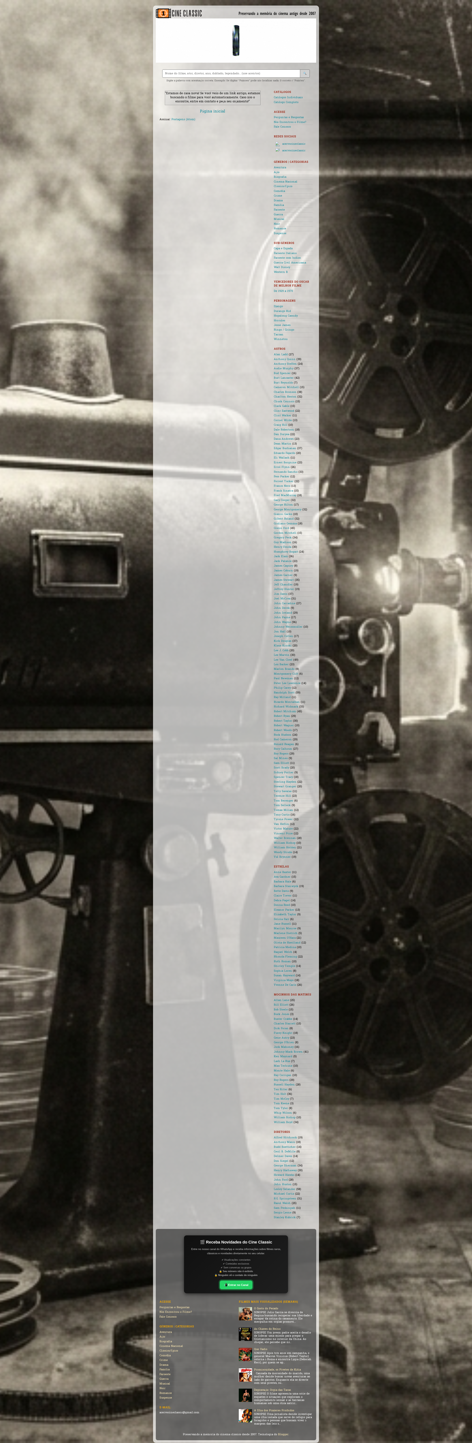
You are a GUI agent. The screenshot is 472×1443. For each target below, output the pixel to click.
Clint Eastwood (284, 411)
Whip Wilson (283, 1113)
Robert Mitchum (285, 712)
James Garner (283, 575)
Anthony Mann (284, 1142)
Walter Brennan (285, 838)
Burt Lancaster (284, 378)
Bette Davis (281, 891)
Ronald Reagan (284, 744)
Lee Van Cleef (283, 660)
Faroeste (279, 210)
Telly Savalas (283, 791)
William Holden (285, 848)
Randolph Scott (284, 693)
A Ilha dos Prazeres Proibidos (274, 1411)
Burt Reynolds (283, 383)
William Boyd (283, 1122)
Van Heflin (281, 824)
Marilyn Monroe (285, 929)
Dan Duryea (281, 434)
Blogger (283, 1435)
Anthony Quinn (285, 359)
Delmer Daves (283, 1156)
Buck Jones (281, 1014)
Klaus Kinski (283, 646)
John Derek (282, 608)
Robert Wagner (284, 726)
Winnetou (280, 339)
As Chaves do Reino (267, 1329)
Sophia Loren (283, 971)
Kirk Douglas (282, 641)
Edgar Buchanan (285, 448)
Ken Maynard (283, 1057)
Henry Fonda (282, 547)
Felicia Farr (281, 919)
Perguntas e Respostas (289, 117)
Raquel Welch (283, 952)
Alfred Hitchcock (285, 1138)
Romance (280, 229)
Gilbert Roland (284, 519)
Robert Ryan (282, 716)
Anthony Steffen (285, 364)
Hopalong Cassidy (286, 316)
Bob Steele (281, 1010)
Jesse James (282, 325)
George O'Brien (284, 1043)
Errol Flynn (282, 467)
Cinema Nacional (285, 182)
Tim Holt (280, 1094)
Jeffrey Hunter (284, 589)
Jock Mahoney (284, 1047)
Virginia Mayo (284, 980)
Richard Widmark (286, 707)
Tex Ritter (281, 1090)
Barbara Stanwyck (286, 886)
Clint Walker (282, 416)
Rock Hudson (282, 735)
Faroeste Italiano (285, 253)
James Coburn (283, 571)
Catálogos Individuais (288, 98)
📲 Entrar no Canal (236, 1284)
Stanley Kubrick (285, 1218)
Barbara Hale (282, 882)
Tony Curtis (282, 815)
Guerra (278, 215)
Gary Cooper (282, 500)
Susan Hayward (284, 976)
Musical (279, 219)
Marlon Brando (284, 669)
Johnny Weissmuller (288, 627)
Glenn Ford (281, 528)
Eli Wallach (282, 458)
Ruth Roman (282, 962)
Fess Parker (281, 477)
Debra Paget (282, 901)
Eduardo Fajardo (284, 453)
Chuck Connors (284, 402)
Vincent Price (283, 834)
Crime (278, 196)
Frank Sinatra (283, 491)
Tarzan (278, 335)
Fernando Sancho (286, 472)
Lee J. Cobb (281, 651)
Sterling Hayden (285, 782)
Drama (278, 201)
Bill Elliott (281, 1005)
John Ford (281, 1180)
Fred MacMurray (285, 495)
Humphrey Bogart (286, 552)
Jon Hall (280, 632)
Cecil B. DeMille (285, 1152)
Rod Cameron (283, 740)
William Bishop (285, 843)
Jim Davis (280, 594)
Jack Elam (281, 557)
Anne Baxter (282, 872)
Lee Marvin (281, 655)
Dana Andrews (284, 439)
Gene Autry (281, 1038)
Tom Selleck (282, 805)
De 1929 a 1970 (283, 291)
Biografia (280, 177)
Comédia (279, 191)
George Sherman (285, 1166)
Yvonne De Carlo (285, 985)
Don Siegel (281, 1161)
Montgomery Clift (286, 674)
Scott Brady (281, 768)
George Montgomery (287, 510)
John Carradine (284, 604)
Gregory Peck (283, 538)
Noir (277, 224)
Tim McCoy (281, 1099)
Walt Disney (282, 267)
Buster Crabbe (283, 1019)
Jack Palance (283, 561)
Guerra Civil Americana (290, 263)
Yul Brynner (282, 857)
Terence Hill (282, 796)
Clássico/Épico (283, 186)
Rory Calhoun (283, 749)
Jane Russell (282, 924)
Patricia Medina (285, 947)
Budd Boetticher (285, 1147)
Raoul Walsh (282, 1203)
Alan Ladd (281, 355)
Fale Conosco (282, 127)
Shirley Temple (284, 966)
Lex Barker (281, 665)
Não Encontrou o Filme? (290, 122)
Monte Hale (282, 1071)
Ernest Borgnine (285, 463)
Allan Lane (281, 1000)
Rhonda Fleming (285, 957)
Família (279, 205)
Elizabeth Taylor (285, 915)
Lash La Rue (282, 1061)
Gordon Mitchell (285, 533)
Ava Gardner (282, 877)
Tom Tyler (281, 1108)
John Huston (283, 1185)
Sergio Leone (282, 1213)
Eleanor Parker (284, 910)
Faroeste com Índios (287, 258)
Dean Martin (282, 444)
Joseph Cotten (283, 636)
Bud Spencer (282, 373)
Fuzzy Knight (283, 1033)
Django (278, 306)
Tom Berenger (283, 801)
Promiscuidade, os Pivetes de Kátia (277, 1370)
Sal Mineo (281, 758)
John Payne (282, 618)
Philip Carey (282, 688)
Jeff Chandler (283, 585)
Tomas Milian (283, 810)
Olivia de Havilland (287, 943)
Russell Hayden (284, 1085)
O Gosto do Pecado (266, 1309)
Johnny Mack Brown (288, 1052)
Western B (281, 272)
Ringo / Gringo (284, 330)
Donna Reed (282, 905)
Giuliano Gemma (285, 524)
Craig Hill (280, 425)
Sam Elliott (281, 763)
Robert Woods (283, 730)
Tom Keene (281, 1104)
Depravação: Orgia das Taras (272, 1390)
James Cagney (283, 566)
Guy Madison (282, 542)
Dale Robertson (284, 430)
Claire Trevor (283, 896)
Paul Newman (283, 679)
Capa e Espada (283, 249)
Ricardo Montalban (287, 702)
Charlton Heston (285, 397)
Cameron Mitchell (286, 387)
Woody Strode (283, 852)
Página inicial (212, 111)
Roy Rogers (281, 754)
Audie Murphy (284, 369)
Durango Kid (282, 311)
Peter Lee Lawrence (287, 683)
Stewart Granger (285, 787)
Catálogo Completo (286, 102)
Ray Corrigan (282, 1075)
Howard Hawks (284, 1175)
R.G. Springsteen (285, 1199)
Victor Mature (283, 829)
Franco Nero (282, 486)
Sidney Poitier (284, 773)
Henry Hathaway (285, 1171)
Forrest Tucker (284, 481)
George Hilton (283, 505)
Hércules (279, 321)
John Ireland (283, 613)
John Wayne (282, 622)
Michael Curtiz (284, 1194)
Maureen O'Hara (285, 938)
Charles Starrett (285, 1024)
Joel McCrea (282, 599)
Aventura (280, 168)
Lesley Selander (284, 1189)
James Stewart (284, 580)
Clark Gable (281, 406)
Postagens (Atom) (183, 120)
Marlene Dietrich (286, 933)
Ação (277, 172)
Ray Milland (282, 697)
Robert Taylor (283, 721)
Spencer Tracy (283, 777)
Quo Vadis (260, 1349)
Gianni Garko (283, 514)
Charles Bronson (285, 392)
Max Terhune (283, 1066)
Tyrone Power (283, 819)
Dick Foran (281, 1029)
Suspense (280, 233)
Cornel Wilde (283, 420)
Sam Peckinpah (284, 1208)
